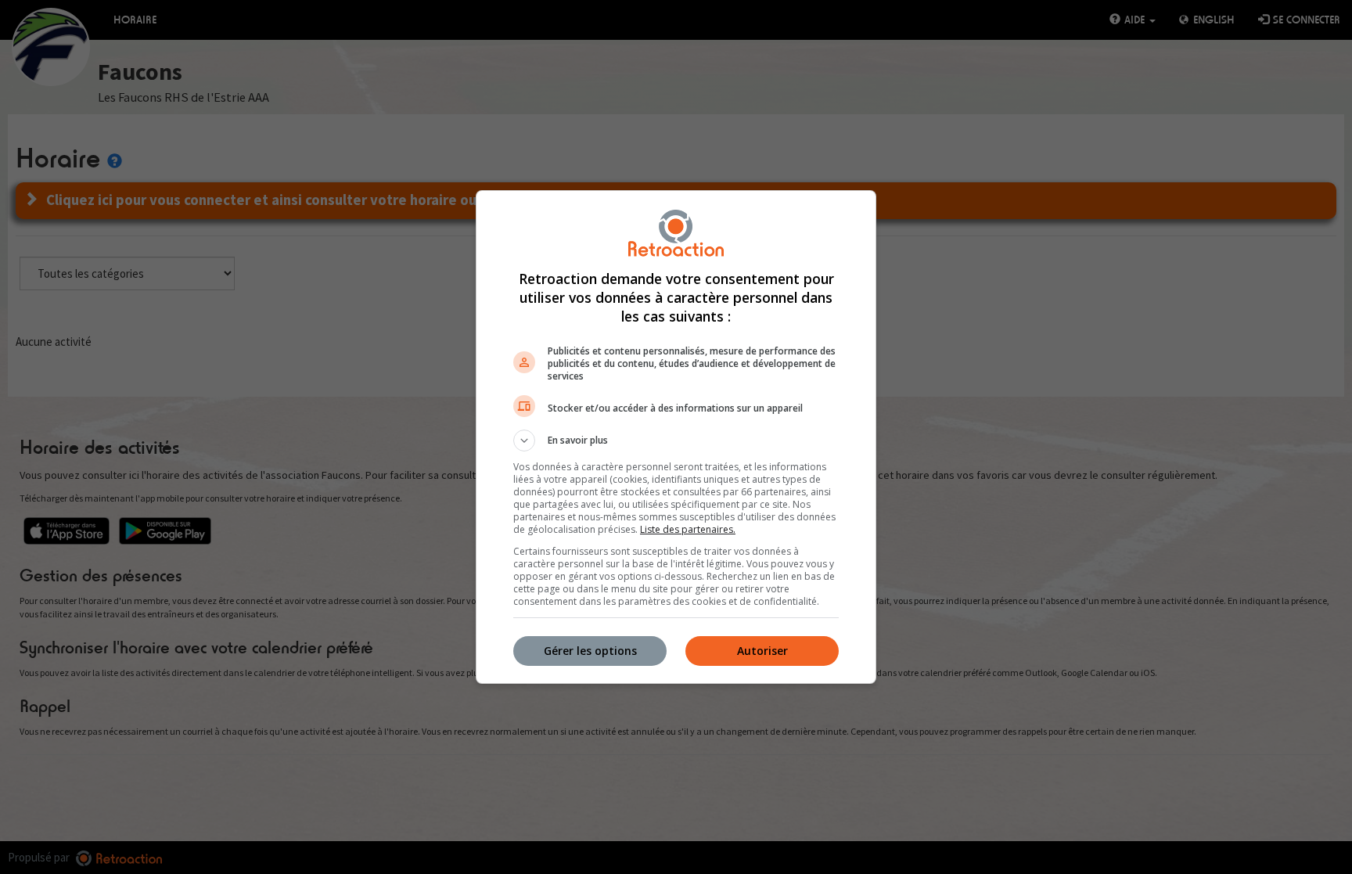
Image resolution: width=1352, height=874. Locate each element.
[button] (676, 440)
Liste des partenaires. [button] (687, 529)
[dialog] (676, 437)
